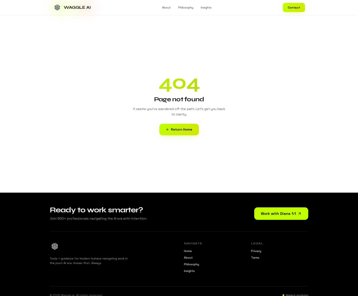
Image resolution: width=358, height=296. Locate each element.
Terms (255, 257)
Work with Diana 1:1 (278, 213)
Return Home (181, 129)
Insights (206, 7)
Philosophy (185, 7)
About (166, 7)
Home (188, 251)
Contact (294, 7)
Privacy (256, 251)
